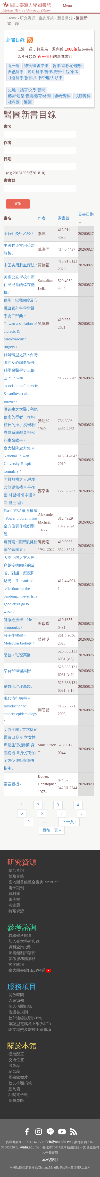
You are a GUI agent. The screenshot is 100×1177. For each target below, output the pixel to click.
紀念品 (14, 1071)
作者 (7, 143)
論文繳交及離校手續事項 (29, 1029)
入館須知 (16, 1000)
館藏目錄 (16, 876)
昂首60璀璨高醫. (18, 655)
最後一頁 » (51, 830)
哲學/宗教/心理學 (67, 66)
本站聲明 (50, 1160)
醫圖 (28, 102)
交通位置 (16, 1060)
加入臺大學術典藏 (24, 941)
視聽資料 (83, 96)
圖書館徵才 (18, 1077)
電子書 (14, 899)
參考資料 (63, 96)
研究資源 (27, 18)
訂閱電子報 (18, 1095)
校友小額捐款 (20, 1083)
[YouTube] (61, 1131)
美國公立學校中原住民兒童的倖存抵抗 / (19, 284)
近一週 (14, 66)
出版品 (14, 1066)
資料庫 (14, 894)
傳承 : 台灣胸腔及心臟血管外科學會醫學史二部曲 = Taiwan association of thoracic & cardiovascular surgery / (21, 323)
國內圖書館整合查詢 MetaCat (33, 882)
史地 (12, 90)
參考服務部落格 (22, 959)
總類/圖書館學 (36, 66)
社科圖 (14, 102)
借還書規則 (18, 1012)
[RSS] (73, 1131)
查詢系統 (46, 18)
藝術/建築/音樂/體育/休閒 (29, 96)
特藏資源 (16, 911)
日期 (7, 159)
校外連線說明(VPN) (25, 1018)
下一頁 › (69, 822)
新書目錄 (65, 18)
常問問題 (16, 964)
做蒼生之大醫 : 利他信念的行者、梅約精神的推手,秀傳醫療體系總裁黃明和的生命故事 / (21, 424)
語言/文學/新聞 (32, 90)
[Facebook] (26, 1131)
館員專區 (16, 1100)
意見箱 (14, 1089)
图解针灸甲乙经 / (18, 234)
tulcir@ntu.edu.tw (57, 1142)
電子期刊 (16, 888)
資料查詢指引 (20, 947)
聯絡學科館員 (20, 935)
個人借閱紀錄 (20, 1006)
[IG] (38, 1131)
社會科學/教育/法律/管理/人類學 (35, 78)
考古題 (14, 905)
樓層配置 (16, 1054)
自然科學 (16, 72)
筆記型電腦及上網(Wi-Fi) (29, 1024)
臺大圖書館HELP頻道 (27, 970)
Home (12, 18)
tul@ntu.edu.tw (27, 1147)
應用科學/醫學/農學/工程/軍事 (53, 72)
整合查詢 (16, 870)
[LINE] (50, 1131)
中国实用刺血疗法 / (20, 265)
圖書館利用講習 (22, 953)
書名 (7, 126)
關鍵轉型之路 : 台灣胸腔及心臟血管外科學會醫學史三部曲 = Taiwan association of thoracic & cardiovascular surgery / (21, 378)
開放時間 (16, 995)
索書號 (9, 180)
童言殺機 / (12, 784)
